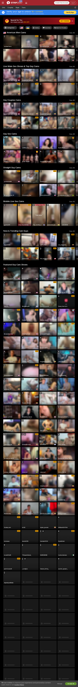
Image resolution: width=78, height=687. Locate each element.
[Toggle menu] (3, 3)
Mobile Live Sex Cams (13, 201)
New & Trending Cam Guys (15, 231)
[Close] (72, 21)
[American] (21, 27)
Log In (73, 3)
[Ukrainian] (28, 27)
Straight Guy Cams (12, 167)
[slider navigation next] (74, 48)
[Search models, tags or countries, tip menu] (75, 8)
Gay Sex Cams (10, 134)
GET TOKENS (65, 21)
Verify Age (70, 12)
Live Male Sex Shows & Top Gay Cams (21, 66)
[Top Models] (26, 3)
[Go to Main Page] (14, 3)
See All (72, 33)
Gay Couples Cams (12, 100)
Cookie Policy (19, 685)
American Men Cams (16, 32)
